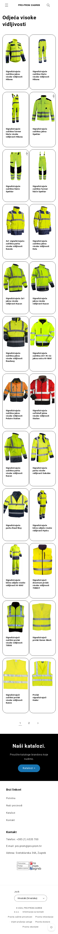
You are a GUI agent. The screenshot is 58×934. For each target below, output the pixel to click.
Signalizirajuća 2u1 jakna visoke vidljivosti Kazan (15, 301)
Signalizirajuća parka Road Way (14, 526)
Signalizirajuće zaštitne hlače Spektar (13, 189)
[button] (6, 5)
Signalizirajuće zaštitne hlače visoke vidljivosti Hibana (41, 75)
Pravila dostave (42, 922)
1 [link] (20, 723)
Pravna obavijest (31, 927)
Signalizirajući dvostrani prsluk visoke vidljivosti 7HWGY (41, 584)
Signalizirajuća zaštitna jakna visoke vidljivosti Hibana (14, 75)
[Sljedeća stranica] (37, 723)
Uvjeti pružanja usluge (21, 922)
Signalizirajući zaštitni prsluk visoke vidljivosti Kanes (14, 699)
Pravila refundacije (44, 917)
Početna (10, 798)
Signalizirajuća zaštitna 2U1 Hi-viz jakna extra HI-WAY (42, 356)
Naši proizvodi (14, 805)
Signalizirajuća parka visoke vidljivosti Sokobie (42, 470)
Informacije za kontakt (33, 912)
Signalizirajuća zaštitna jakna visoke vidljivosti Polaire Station (14, 414)
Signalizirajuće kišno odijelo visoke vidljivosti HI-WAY (15, 582)
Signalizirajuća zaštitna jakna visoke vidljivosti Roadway (14, 357)
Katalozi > (29, 768)
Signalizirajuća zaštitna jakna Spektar (40, 131)
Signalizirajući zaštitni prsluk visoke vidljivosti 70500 (14, 641)
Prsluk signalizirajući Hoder (39, 697)
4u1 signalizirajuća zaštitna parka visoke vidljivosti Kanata (15, 245)
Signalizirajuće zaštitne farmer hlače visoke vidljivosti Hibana (14, 133)
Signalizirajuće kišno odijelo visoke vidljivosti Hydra (42, 528)
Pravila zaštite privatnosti (20, 917)
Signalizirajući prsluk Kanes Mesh (42, 638)
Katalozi (10, 812)
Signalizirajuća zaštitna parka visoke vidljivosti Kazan (14, 472)
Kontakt (10, 820)
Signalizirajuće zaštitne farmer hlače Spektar (40, 189)
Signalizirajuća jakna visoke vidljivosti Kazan (41, 301)
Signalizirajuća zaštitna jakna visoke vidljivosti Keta (41, 245)
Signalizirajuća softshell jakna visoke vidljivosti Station (41, 414)
